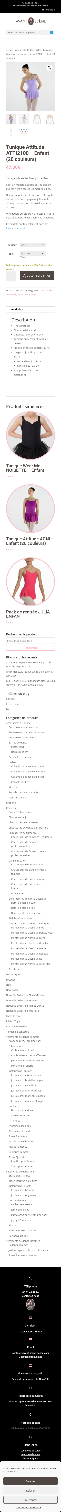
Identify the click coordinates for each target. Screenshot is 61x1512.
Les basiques (13, 974)
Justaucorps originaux (23, 1195)
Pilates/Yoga (13, 1021)
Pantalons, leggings (20, 1125)
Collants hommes (18, 1245)
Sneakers (14, 969)
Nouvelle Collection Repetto (21, 1000)
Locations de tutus (30, 1450)
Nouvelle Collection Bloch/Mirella (25, 995)
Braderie (11, 802)
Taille (10, 253)
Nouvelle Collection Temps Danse (25, 1005)
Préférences (30, 1500)
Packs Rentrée (14, 1016)
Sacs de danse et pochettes (24, 792)
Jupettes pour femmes (23, 1161)
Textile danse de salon (21, 1141)
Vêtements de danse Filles (28, 49)
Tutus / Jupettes (18, 1157)
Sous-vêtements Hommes (23, 1255)
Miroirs (13, 787)
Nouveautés (18, 893)
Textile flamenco (18, 1146)
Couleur (12, 245)
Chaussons (12, 808)
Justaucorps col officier (24, 1085)
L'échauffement (17, 1200)
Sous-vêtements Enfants (22, 1230)
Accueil (9, 49)
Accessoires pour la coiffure (24, 727)
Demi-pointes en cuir (23, 902)
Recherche (31, 648)
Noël (8, 984)
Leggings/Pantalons (20, 1220)
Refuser (30, 1490)
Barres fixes (17, 746)
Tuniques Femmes (19, 1152)
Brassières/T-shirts (19, 1175)
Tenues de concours (17, 1031)
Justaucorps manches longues (28, 1101)
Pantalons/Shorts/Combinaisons (29, 1214)
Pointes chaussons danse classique (29, 923)
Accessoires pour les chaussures (27, 732)
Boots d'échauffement (21, 812)
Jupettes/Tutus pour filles (23, 1180)
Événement (12, 704)
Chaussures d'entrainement (27, 864)
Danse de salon (17, 860)
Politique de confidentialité (28, 1507)
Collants (13, 762)
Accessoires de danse (18, 723)
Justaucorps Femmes (20, 1071)
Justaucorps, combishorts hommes (28, 1250)
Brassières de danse (22, 1110)
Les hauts (14, 1106)
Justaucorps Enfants (20, 1186)
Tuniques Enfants (28, 294)
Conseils (11, 698)
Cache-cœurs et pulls (23, 1050)
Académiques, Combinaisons (25, 1040)
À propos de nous (30, 1454)
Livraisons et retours (30, 1331)
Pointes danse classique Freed (28, 937)
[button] (49, 68)
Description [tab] (16, 309)
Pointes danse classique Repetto (29, 953)
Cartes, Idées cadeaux (21, 757)
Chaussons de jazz (19, 817)
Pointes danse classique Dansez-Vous (32, 932)
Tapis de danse (17, 797)
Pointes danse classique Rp (26, 958)
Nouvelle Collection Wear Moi (22, 1010)
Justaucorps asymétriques (26, 1075)
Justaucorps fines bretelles (26, 1090)
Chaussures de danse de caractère (28, 827)
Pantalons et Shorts (22, 1065)
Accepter (31, 1481)
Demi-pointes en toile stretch (27, 913)
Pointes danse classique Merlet (29, 948)
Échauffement (16, 1046)
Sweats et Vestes (20, 1115)
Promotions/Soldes (16, 1026)
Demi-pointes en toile (23, 907)
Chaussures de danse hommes (28, 879)
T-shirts (15, 1120)
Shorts (12, 1225)
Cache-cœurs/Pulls (21, 1204)
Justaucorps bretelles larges (27, 1080)
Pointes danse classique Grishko (29, 943)
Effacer (23, 257)
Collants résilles (20, 782)
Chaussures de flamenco (23, 832)
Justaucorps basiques (23, 1190)
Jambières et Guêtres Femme (27, 1060)
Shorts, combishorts (20, 1131)
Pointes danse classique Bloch (28, 927)
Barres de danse (18, 742)
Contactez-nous (30, 1296)
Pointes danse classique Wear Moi (30, 964)
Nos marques (30, 1458)
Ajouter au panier (36, 275)
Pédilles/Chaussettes (20, 918)
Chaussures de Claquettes (23, 822)
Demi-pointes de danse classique (27, 898)
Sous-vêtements (18, 1136)
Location (11, 979)
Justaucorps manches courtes (28, 1095)
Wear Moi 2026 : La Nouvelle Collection (28, 671)
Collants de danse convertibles (28, 771)
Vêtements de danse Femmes (22, 1036)
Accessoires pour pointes (23, 737)
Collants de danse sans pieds (27, 776)
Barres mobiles (19, 751)
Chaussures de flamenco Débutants (31, 837)
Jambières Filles (20, 1209)
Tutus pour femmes (22, 1166)
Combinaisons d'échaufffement (29, 1055)
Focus (9, 709)
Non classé (12, 990)
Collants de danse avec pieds (27, 766)
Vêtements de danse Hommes (23, 1240)
